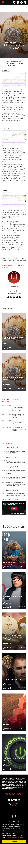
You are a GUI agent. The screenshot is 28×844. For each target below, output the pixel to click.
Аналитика (18, 293)
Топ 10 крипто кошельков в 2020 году (12, 597)
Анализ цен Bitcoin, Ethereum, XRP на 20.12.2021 (13, 378)
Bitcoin (7, 724)
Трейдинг (21, 562)
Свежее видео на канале (10, 499)
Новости (7, 562)
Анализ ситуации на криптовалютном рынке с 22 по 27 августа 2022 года (18, 408)
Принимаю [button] (14, 841)
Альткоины (8, 643)
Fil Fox (16, 286)
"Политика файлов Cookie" (15, 837)
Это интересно (9, 684)
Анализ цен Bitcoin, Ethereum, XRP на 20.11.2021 (13, 338)
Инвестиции (8, 564)
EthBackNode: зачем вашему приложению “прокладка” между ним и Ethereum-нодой (16, 484)
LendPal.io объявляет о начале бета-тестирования (13, 557)
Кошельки (8, 603)
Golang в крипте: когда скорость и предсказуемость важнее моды (16, 461)
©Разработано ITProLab (14, 794)
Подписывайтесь (7, 265)
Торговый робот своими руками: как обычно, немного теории (15, 478)
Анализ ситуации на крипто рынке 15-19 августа (18, 415)
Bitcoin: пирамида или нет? (12, 720)
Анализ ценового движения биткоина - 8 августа (19, 429)
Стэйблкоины (15, 562)
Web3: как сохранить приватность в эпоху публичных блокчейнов (16, 494)
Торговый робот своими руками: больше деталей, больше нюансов (15, 472)
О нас (13, 793)
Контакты (20, 793)
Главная (7, 793)
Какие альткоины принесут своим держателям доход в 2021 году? (12, 637)
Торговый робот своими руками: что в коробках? (15, 451)
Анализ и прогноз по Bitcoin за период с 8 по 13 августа (19, 422)
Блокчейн (8, 765)
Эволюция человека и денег (13, 679)
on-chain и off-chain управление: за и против (14, 759)
